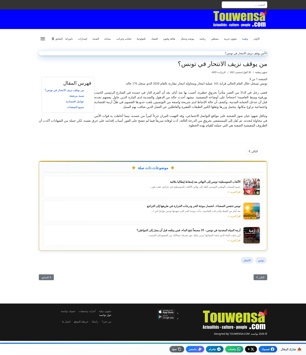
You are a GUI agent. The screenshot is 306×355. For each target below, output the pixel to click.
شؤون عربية (230, 38)
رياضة (203, 38)
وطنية (245, 38)
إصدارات (82, 38)
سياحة (107, 38)
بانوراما (69, 38)
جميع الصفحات (75, 107)
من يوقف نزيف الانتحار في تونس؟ (64, 90)
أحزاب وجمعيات (87, 311)
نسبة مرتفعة (76, 96)
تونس (261, 260)
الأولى (256, 38)
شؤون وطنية (261, 72)
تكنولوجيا (141, 38)
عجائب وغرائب (124, 38)
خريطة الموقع (81, 321)
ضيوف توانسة (68, 311)
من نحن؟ (106, 321)
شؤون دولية (105, 311)
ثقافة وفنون (169, 38)
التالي (254, 151)
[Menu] (43, 38)
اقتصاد (154, 38)
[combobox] (244, 4)
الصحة (95, 38)
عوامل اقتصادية (75, 101)
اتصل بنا (66, 321)
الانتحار (247, 260)
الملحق (59, 38)
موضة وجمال (187, 38)
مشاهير (215, 38)
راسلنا (95, 321)
